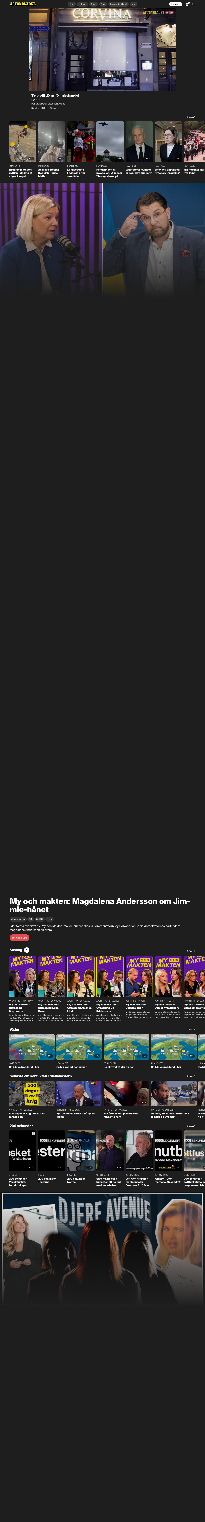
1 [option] (26, 950)
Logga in (175, 4)
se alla (191, 117)
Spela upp (21, 937)
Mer (134, 4)
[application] (102, 49)
